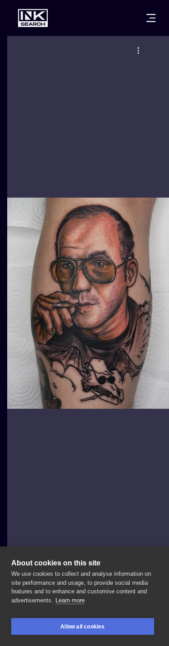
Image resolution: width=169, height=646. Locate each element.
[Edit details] (138, 50)
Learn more (70, 600)
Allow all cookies (82, 626)
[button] (138, 50)
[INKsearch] (33, 18)
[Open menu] (151, 18)
